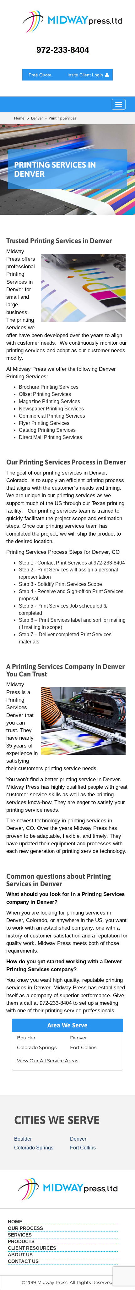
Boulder (26, 1038)
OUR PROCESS (25, 1228)
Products (21, 1241)
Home (19, 118)
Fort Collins (83, 1047)
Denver (78, 1038)
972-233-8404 (62, 50)
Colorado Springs (37, 1047)
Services (20, 1234)
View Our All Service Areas (47, 1061)
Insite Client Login (85, 74)
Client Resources (32, 1248)
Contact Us (23, 1261)
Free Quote (40, 74)
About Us (20, 1254)
